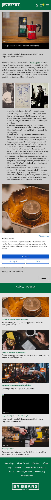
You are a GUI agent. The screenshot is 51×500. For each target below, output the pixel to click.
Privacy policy (44, 236)
